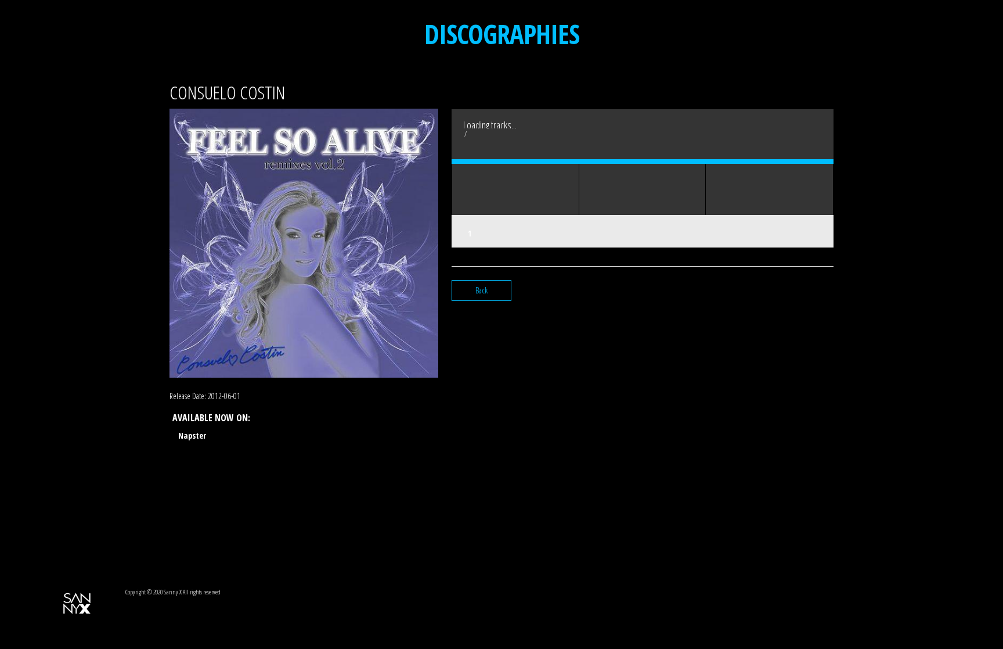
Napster (192, 435)
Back (481, 290)
